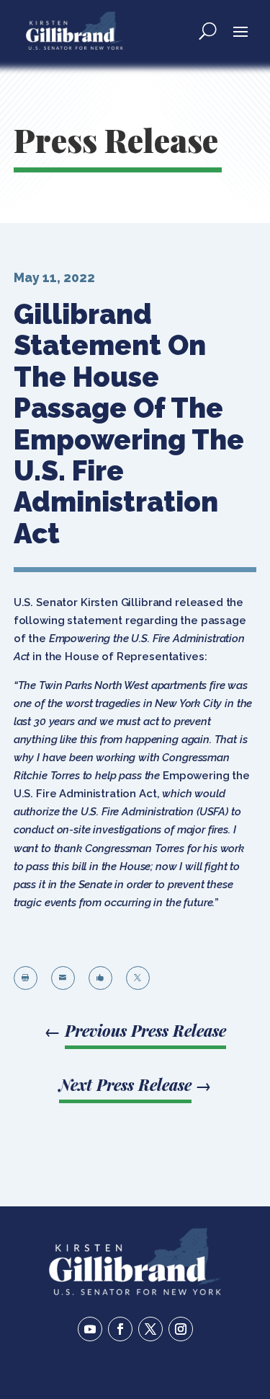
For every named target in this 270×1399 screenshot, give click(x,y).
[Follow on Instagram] (180, 1329)
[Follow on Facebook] (120, 1329)
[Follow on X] (150, 1329)
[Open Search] (208, 30)
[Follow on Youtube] (90, 1329)
